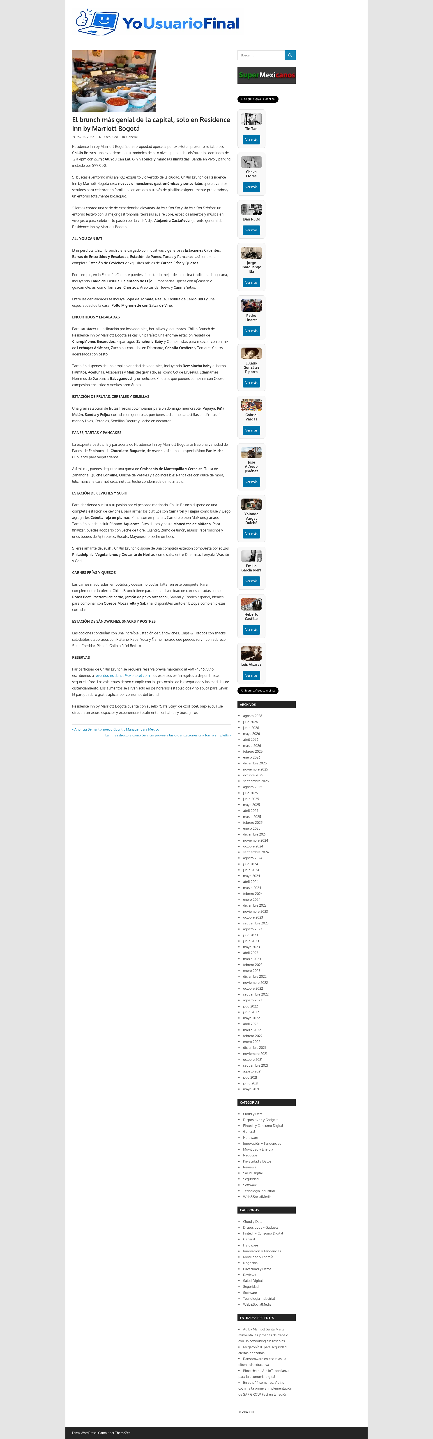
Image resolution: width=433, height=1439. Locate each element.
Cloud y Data (253, 1114)
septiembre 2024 (256, 852)
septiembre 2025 (256, 781)
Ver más (251, 139)
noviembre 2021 (255, 1053)
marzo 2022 (252, 1030)
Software (250, 1185)
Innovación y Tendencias (262, 1143)
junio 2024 (251, 870)
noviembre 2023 (255, 911)
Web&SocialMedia (257, 1197)
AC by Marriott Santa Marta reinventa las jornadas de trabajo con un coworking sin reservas (263, 1335)
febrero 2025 (253, 822)
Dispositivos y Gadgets (260, 1120)
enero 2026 (251, 757)
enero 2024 (251, 899)
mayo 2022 (251, 1018)
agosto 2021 (252, 1071)
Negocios (250, 1155)
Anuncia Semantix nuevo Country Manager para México (116, 729)
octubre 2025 (253, 775)
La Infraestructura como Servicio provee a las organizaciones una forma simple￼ (166, 735)
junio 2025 (251, 799)
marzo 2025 (252, 817)
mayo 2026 (251, 733)
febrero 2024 (253, 893)
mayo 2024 (251, 876)
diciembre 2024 (255, 834)
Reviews (249, 1167)
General (132, 137)
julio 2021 (250, 1077)
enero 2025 (251, 828)
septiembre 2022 (256, 994)
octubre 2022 (253, 988)
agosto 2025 (252, 787)
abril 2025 (250, 810)
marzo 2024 (252, 888)
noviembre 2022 (255, 982)
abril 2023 (250, 953)
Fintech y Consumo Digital (263, 1125)
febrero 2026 (253, 751)
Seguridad (251, 1179)
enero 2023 (251, 970)
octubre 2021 (252, 1059)
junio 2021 (250, 1083)
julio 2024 (250, 864)
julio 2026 (250, 722)
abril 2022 (250, 1024)
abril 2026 (250, 739)
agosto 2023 (252, 929)
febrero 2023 (253, 965)
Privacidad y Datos (257, 1161)
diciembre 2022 (255, 976)
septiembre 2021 (255, 1065)
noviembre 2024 (255, 840)
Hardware (250, 1137)
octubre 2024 (253, 846)
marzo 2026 (252, 745)
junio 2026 (251, 728)
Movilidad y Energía (258, 1149)
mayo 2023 (251, 947)
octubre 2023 (253, 917)
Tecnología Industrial (259, 1191)
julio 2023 (250, 935)
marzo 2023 (252, 959)
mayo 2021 (251, 1089)
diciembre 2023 (255, 905)
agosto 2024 (252, 858)
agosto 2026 (252, 716)
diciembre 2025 (255, 763)
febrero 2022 (253, 1036)
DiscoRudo (110, 137)
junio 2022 (251, 1012)
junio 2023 (251, 941)
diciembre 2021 (254, 1047)
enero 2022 (251, 1042)
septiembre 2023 (256, 923)
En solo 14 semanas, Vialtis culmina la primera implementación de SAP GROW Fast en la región (265, 1388)
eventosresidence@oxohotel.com (123, 675)
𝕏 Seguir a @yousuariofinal (258, 99)
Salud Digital (253, 1173)
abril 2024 (250, 882)
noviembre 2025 (255, 769)
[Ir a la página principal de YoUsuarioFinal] (159, 9)
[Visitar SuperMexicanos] (266, 75)
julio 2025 (250, 793)
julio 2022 (250, 1006)
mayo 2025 (251, 805)
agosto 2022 (252, 1000)
